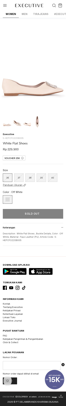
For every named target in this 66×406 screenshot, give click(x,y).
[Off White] (7, 199)
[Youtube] (11, 288)
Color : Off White (13, 191)
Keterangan (9, 227)
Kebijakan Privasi (12, 310)
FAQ (5, 335)
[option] (33, 65)
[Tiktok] (24, 288)
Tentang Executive (13, 307)
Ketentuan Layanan (13, 314)
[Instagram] (17, 288)
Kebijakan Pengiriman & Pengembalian (23, 339)
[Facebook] (5, 288)
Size (5, 170)
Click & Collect (10, 342)
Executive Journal (12, 320)
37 (19, 177)
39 (41, 177)
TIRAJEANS (40, 14)
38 (30, 177)
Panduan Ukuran (13, 185)
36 (7, 177)
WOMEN (11, 14)
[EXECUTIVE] (29, 5)
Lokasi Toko (9, 317)
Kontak (6, 303)
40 (52, 177)
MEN (24, 14)
